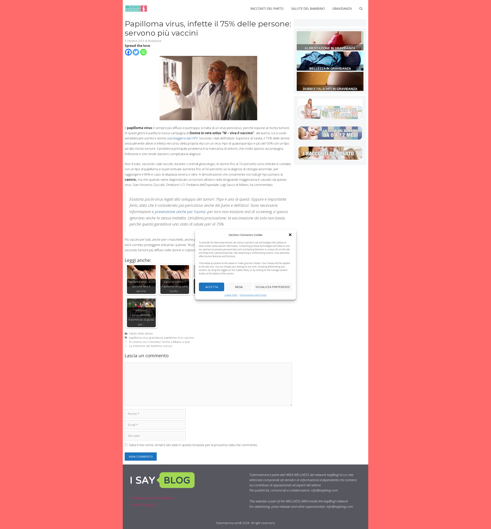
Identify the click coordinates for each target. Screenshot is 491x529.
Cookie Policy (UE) (143, 505)
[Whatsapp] (143, 52)
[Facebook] (128, 52)
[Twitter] (136, 52)
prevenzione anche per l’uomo (180, 211)
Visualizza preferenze (272, 287)
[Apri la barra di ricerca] (361, 8)
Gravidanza (342, 9)
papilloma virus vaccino (179, 337)
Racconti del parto (266, 9)
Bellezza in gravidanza (330, 68)
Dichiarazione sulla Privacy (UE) (152, 498)
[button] (290, 234)
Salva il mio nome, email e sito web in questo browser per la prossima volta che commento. (193, 445)
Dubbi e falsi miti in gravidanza (330, 89)
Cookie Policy (231, 294)
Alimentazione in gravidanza (330, 48)
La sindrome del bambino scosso (150, 346)
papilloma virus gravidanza (146, 337)
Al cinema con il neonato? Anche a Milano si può (159, 342)
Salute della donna (141, 333)
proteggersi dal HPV (184, 138)
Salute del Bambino (308, 9)
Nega (239, 287)
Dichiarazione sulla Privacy (253, 294)
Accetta (211, 287)
